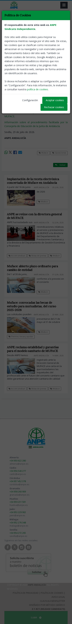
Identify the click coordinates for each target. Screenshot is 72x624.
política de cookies (37, 89)
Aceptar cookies (55, 100)
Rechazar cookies (54, 107)
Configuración (30, 100)
